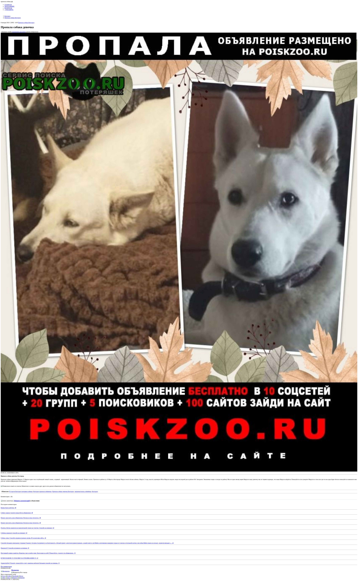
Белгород (95, 491)
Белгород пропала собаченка (42, 491)
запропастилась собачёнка (83, 491)
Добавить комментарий (22, 501)
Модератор (15, 570)
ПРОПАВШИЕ (9, 6)
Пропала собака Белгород (26, 22)
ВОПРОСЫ (8, 8)
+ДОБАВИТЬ (8, 10)
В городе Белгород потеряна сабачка (21, 491)
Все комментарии (6, 566)
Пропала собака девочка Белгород (63, 491)
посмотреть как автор (19, 32)
